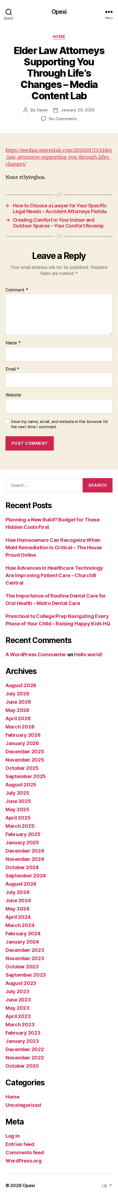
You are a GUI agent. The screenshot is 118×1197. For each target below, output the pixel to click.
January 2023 (22, 1041)
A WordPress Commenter (35, 654)
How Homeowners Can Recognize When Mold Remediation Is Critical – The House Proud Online (53, 547)
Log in (12, 1136)
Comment (16, 290)
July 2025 (17, 793)
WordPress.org (23, 1161)
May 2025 (17, 809)
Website (13, 395)
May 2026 (17, 710)
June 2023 (18, 1000)
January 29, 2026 (78, 110)
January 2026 (22, 743)
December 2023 (24, 950)
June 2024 (18, 900)
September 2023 (25, 975)
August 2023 (20, 983)
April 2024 (17, 917)
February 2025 (23, 834)
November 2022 (24, 1058)
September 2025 (25, 776)
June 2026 (18, 702)
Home (59, 36)
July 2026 (17, 694)
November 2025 (24, 760)
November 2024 (24, 859)
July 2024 (17, 892)
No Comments (63, 118)
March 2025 (19, 826)
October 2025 (22, 768)
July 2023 (17, 991)
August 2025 (20, 785)
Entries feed (19, 1144)
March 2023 (19, 1024)
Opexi (59, 12)
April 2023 (17, 1016)
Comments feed (24, 1152)
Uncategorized (23, 1105)
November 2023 (24, 958)
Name (13, 343)
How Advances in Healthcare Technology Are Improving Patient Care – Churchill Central (54, 575)
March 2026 (19, 727)
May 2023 (17, 1008)
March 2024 (19, 925)
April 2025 (17, 818)
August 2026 (20, 685)
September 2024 (25, 876)
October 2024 (22, 867)
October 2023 (22, 967)
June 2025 (18, 801)
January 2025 (22, 842)
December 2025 (24, 751)
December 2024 (24, 851)
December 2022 (24, 1049)
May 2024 (17, 909)
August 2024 (20, 884)
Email (12, 369)
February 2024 (23, 933)
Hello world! (88, 654)
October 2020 (22, 1066)
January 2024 (22, 942)
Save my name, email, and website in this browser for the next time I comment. (59, 424)
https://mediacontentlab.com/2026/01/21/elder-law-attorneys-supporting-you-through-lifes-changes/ (58, 157)
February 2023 (23, 1033)
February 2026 (23, 735)
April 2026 (17, 718)
